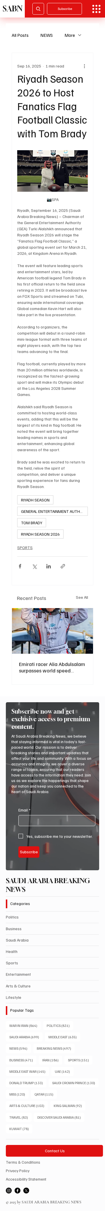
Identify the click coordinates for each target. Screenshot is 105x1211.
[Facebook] (17, 1190)
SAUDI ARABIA (26, 1036)
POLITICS (60, 1025)
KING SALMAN (69, 1105)
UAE (64, 1071)
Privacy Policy (17, 1170)
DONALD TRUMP (27, 1082)
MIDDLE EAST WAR (29, 1071)
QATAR (45, 1094)
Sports (12, 962)
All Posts (20, 35)
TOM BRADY (31, 522)
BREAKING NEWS (56, 1048)
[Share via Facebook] (20, 566)
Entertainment (18, 974)
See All (82, 597)
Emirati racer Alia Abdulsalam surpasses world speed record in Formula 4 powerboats (52, 667)
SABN (12, 8)
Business (14, 928)
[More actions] (84, 65)
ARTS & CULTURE (28, 1105)
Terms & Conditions (23, 1162)
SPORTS (25, 547)
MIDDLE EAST (64, 1036)
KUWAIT (20, 1128)
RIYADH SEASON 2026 (40, 534)
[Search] (38, 9)
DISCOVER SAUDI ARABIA (60, 1117)
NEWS (46, 35)
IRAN (52, 1060)
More (69, 35)
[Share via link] (63, 566)
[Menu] (96, 9)
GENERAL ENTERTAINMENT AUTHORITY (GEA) (54, 511)
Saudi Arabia (17, 939)
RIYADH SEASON (35, 499)
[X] (26, 1190)
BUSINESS (22, 1060)
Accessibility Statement (26, 1179)
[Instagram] (9, 1190)
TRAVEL (20, 1117)
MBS (19, 1094)
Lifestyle (13, 997)
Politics (12, 916)
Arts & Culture (18, 985)
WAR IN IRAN (25, 1025)
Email (24, 809)
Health (12, 951)
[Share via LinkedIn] (48, 566)
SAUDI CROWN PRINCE (75, 1082)
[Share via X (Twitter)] (34, 566)
